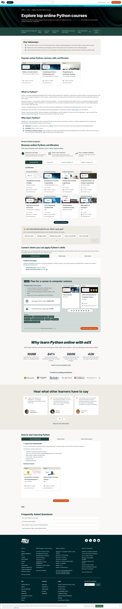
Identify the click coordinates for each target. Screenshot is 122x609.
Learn (9, 2)
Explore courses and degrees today (61, 365)
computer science (76, 20)
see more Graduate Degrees (63, 572)
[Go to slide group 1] (71, 310)
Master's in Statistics (61, 563)
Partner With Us (25, 584)
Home (23, 10)
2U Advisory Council (26, 595)
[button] (52, 2)
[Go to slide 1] (59, 418)
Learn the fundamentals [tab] (35, 439)
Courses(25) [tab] (50, 162)
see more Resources (87, 572)
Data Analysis (24, 559)
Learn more (81, 5)
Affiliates (23, 591)
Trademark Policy (62, 593)
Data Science (24, 565)
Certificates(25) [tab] (34, 162)
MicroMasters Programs (42, 553)
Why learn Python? (47, 31)
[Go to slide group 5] (81, 310)
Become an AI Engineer (87, 569)
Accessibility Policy (63, 591)
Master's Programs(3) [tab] (87, 162)
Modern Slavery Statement (65, 595)
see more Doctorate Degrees (63, 573)
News (22, 600)
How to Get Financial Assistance (89, 553)
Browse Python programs (55, 31)
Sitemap (60, 598)
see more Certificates (41, 570)
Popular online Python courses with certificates (29, 31)
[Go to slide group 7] (86, 310)
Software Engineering (26, 567)
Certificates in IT (40, 567)
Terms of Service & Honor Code (66, 584)
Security (44, 591)
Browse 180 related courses (89, 328)
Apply (98, 584)
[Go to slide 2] (62, 418)
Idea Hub (44, 584)
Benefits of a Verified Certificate (89, 551)
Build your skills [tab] (60, 439)
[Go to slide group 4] (78, 310)
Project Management (26, 569)
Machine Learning (25, 571)
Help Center (45, 589)
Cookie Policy (61, 589)
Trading (23, 557)
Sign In (108, 2)
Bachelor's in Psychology (62, 555)
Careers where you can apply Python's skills (68, 31)
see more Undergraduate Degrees (64, 570)
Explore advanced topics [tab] (86, 439)
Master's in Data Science (62, 567)
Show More (81, 406)
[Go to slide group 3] (76, 310)
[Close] (120, 606)
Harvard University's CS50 (42, 551)
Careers (23, 598)
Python (23, 551)
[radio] (29, 236)
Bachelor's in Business (61, 559)
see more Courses (25, 574)
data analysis (75, 109)
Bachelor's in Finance (61, 557)
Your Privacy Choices (63, 600)
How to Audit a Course (87, 555)
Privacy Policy (61, 586)
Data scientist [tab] (88, 256)
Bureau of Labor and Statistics (46, 328)
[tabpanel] (61, 194)
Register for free (116, 2)
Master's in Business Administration (64, 561)
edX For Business (102, 2)
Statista (51, 126)
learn (28, 10)
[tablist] (61, 162)
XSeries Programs (40, 557)
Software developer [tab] (35, 256)
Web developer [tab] (62, 256)
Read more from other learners (61, 423)
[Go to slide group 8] (88, 310)
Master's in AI (59, 565)
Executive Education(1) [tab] (67, 162)
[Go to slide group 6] (83, 310)
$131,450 (43, 269)
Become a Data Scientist (88, 564)
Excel (22, 563)
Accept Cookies (99, 606)
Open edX (24, 593)
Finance (23, 561)
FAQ (90, 31)
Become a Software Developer (89, 567)
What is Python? (40, 31)
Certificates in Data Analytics (43, 565)
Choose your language (90, 581)
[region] (61, 606)
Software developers (28, 263)
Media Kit (44, 593)
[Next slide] (64, 419)
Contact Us (45, 586)
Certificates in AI (40, 559)
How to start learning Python (82, 31)
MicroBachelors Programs (42, 555)
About (23, 586)
